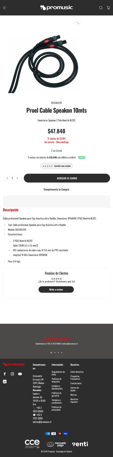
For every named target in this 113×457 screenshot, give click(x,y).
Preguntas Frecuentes (75, 377)
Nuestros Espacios (74, 400)
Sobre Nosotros (77, 372)
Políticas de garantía (57, 394)
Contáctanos (76, 383)
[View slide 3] (58, 352)
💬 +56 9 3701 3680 (38, 416)
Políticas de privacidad (57, 408)
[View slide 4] (62, 352)
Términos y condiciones (57, 401)
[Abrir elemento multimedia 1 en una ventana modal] (78, 23)
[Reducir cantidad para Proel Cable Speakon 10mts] (6, 178)
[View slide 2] (54, 352)
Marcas (73, 394)
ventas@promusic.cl (42, 422)
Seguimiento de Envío (58, 373)
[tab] (10, 210)
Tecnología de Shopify (64, 451)
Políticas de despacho (57, 380)
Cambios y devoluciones (57, 387)
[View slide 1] (51, 352)
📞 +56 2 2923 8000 (38, 409)
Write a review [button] (56, 289)
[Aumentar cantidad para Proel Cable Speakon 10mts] (18, 178)
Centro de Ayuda (74, 389)
